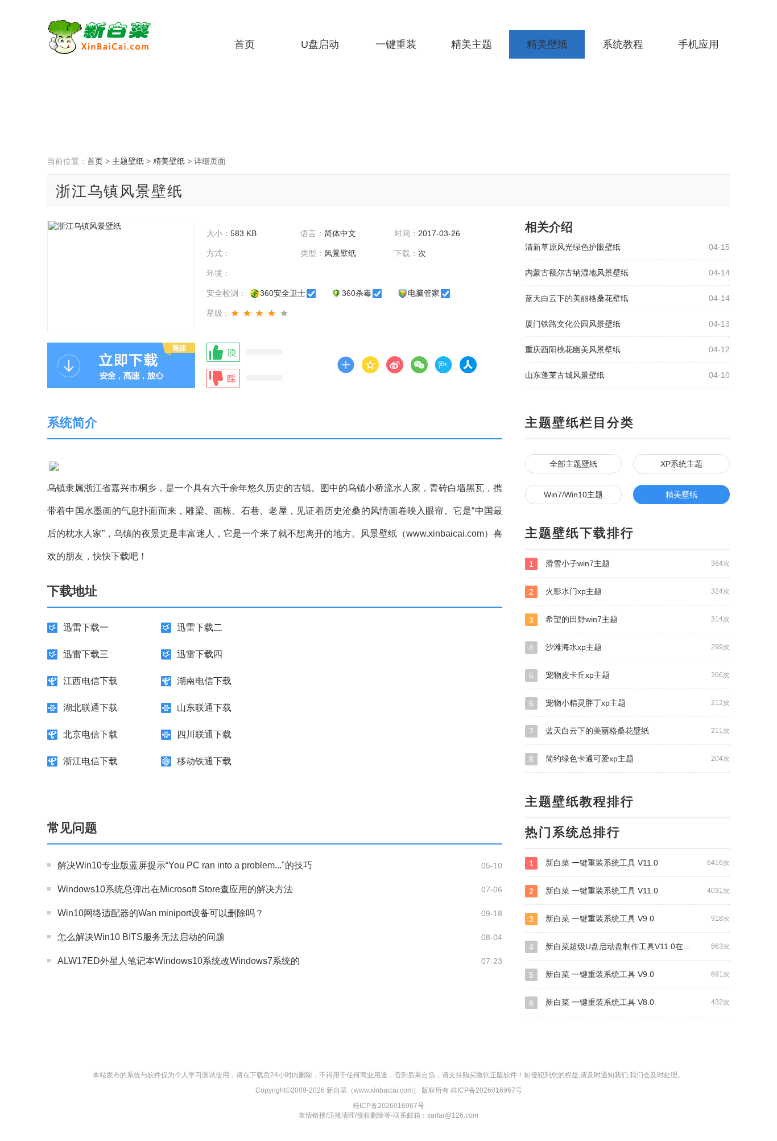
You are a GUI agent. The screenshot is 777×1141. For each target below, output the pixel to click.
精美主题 (471, 44)
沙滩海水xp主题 (629, 647)
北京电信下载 (90, 734)
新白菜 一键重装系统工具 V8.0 (629, 1002)
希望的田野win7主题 (629, 619)
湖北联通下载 (90, 707)
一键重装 (395, 44)
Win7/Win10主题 (573, 494)
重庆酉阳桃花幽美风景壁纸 (573, 349)
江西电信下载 (90, 681)
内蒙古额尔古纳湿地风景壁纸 (577, 272)
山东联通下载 (204, 707)
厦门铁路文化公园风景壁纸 (573, 323)
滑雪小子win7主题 (629, 564)
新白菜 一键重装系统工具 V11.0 (629, 863)
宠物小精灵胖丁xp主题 (629, 703)
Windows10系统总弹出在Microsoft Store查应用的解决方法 (175, 889)
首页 (244, 44)
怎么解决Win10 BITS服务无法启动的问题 (141, 937)
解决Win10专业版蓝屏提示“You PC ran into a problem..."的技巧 (184, 865)
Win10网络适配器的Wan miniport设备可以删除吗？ (160, 913)
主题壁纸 (128, 161)
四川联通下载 (204, 734)
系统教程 (622, 44)
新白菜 (118, 37)
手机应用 (698, 44)
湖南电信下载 (204, 681)
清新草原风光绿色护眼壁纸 (573, 247)
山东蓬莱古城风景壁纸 (565, 375)
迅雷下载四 (199, 654)
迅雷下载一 (86, 627)
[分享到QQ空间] (370, 364)
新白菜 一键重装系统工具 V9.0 (629, 919)
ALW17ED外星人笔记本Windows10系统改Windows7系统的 (178, 961)
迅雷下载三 (86, 654)
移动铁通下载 (204, 761)
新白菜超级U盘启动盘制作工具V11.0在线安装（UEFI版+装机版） (629, 946)
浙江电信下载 (90, 761)
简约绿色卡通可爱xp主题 (629, 759)
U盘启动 (320, 44)
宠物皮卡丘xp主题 (629, 675)
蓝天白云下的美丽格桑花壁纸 (577, 298)
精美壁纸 (547, 44)
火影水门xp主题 (629, 591)
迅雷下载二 (199, 627)
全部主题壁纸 (573, 463)
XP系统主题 (681, 463)
